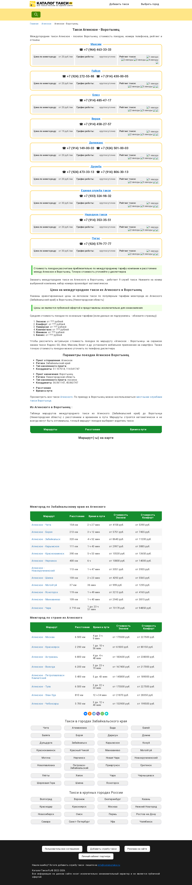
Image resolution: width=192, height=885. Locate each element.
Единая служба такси (96, 190)
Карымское (113, 742)
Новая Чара (113, 757)
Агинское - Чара (41, 608)
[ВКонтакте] (85, 713)
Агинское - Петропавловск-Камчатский (48, 676)
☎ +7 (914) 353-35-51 (95, 220)
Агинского (66, 396)
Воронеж (79, 799)
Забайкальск (79, 742)
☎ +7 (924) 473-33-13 (78, 172)
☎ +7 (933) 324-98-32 (95, 196)
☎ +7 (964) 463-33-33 (95, 49)
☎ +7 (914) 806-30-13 (112, 172)
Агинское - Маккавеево (46, 599)
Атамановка (79, 727)
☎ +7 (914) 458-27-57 (95, 124)
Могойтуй (146, 750)
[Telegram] (94, 713)
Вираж (96, 118)
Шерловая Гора (46, 783)
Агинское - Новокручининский (43, 569)
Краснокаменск (46, 750)
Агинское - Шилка (42, 577)
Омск (79, 814)
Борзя (79, 735)
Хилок (79, 775)
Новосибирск (46, 814)
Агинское (46, 23)
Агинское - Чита (41, 524)
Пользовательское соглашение (62, 849)
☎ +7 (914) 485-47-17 (95, 100)
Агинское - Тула (41, 686)
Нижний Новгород (146, 806)
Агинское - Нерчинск (44, 560)
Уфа (112, 821)
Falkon (96, 70)
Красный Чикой (79, 750)
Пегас (96, 238)
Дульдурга (46, 742)
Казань (146, 799)
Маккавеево (112, 750)
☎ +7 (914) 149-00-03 (78, 148)
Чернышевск (146, 775)
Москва (112, 806)
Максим (96, 44)
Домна (146, 735)
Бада (113, 727)
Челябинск (146, 821)
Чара (113, 775)
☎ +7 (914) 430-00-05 (112, 76)
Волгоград (46, 799)
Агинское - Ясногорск (45, 592)
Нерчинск (79, 757)
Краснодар (46, 806)
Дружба (96, 166)
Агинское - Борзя (42, 532)
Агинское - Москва (43, 637)
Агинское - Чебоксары (45, 703)
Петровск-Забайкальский (79, 766)
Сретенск (146, 765)
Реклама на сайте (137, 849)
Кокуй (146, 742)
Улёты (46, 775)
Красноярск (79, 806)
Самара (46, 821)
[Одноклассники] (90, 713)
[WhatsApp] (102, 713)
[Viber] (98, 713)
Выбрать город (150, 4)
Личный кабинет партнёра (96, 856)
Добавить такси (119, 4)
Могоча (46, 757)
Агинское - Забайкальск (46, 539)
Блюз (96, 94)
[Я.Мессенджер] (106, 713)
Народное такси (96, 214)
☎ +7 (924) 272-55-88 (78, 76)
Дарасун (113, 735)
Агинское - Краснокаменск (48, 553)
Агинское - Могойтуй (44, 585)
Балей (146, 727)
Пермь (113, 814)
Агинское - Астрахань (45, 656)
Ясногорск (112, 783)
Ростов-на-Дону (146, 814)
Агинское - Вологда (43, 666)
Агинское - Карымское (45, 546)
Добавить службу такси (103, 849)
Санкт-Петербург (79, 821)
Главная (34, 23)
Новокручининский (146, 757)
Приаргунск (113, 765)
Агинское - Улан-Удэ (44, 695)
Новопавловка (46, 765)
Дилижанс (96, 142)
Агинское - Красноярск (46, 647)
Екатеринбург (113, 799)
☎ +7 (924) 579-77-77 (95, 244)
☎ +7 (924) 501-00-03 (112, 148)
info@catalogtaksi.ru (109, 865)
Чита (46, 727)
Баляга (46, 735)
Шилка (79, 783)
